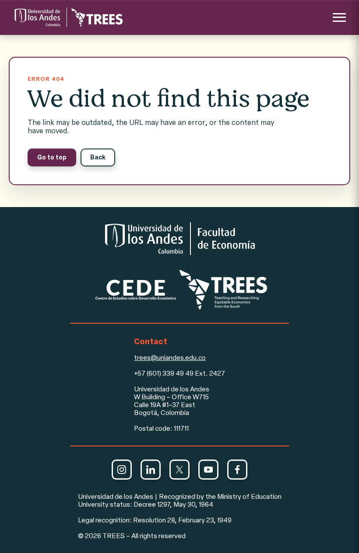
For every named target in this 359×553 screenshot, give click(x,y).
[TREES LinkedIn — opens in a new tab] (151, 470)
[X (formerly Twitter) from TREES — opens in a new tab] (179, 470)
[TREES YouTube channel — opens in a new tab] (208, 470)
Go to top (52, 157)
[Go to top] (68, 17)
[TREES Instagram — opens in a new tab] (122, 470)
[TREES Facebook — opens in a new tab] (237, 470)
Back (98, 157)
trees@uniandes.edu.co (170, 358)
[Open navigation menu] (339, 17)
